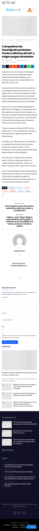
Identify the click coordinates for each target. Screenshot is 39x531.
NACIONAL (22, 525)
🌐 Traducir (31, 527)
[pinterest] (18, 67)
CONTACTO (23, 527)
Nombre (4, 313)
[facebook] (3, 67)
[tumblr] (25, 67)
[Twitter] (19, 513)
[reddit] (14, 67)
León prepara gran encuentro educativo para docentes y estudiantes (19, 207)
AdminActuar (8, 60)
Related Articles (19, 263)
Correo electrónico (7, 320)
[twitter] (7, 67)
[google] (10, 67)
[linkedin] (21, 67)
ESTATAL (9, 39)
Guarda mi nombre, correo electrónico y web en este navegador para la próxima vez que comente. (18, 336)
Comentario (5, 297)
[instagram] (24, 513)
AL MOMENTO (7, 525)
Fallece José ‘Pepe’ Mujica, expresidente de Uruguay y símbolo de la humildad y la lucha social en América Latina (19, 220)
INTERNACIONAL (31, 525)
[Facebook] (15, 513)
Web (3, 326)
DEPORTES (15, 527)
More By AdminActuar (19, 266)
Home (3, 39)
